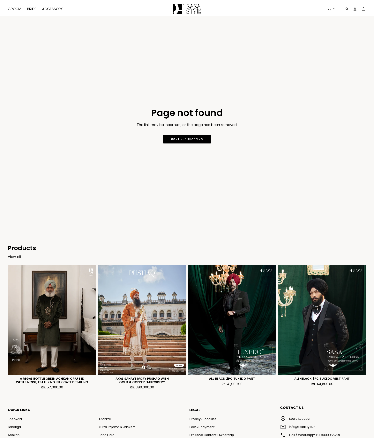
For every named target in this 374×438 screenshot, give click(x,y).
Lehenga (14, 427)
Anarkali (105, 419)
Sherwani (15, 419)
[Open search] (347, 9)
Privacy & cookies (202, 419)
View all (14, 256)
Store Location (300, 418)
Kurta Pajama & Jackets (117, 427)
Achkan (13, 435)
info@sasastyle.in (302, 427)
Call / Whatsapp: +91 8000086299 (314, 435)
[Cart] (363, 9)
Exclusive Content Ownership (211, 435)
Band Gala (106, 435)
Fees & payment (202, 427)
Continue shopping (187, 139)
